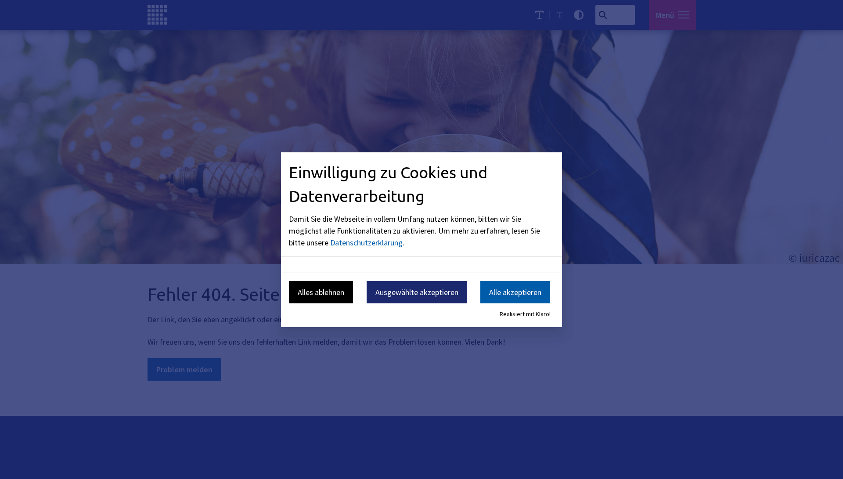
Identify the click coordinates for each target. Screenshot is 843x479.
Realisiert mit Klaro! (525, 314)
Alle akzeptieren (515, 292)
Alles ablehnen (321, 292)
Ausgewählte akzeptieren (416, 292)
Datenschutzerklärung (366, 243)
